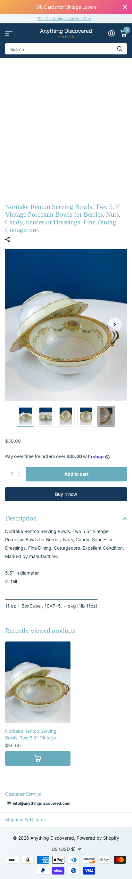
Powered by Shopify (98, 838)
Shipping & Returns (25, 819)
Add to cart (76, 474)
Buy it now (66, 494)
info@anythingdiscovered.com (41, 803)
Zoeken (120, 48)
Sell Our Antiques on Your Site (64, 18)
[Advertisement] (66, 127)
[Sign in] (111, 33)
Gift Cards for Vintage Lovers (66, 7)
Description (21, 518)
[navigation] (25, 416)
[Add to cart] (37, 758)
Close (125, 7)
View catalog (8, 33)
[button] (115, 325)
